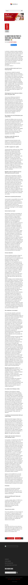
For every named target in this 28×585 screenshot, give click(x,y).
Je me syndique (8, 561)
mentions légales (14, 581)
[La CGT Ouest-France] (14, 3)
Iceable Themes (18, 579)
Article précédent (10, 538)
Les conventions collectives (11, 565)
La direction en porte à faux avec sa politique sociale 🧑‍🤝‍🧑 (13, 38)
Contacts (7, 559)
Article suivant (18, 538)
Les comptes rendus (12, 42)
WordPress (9, 579)
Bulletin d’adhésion (9, 563)
